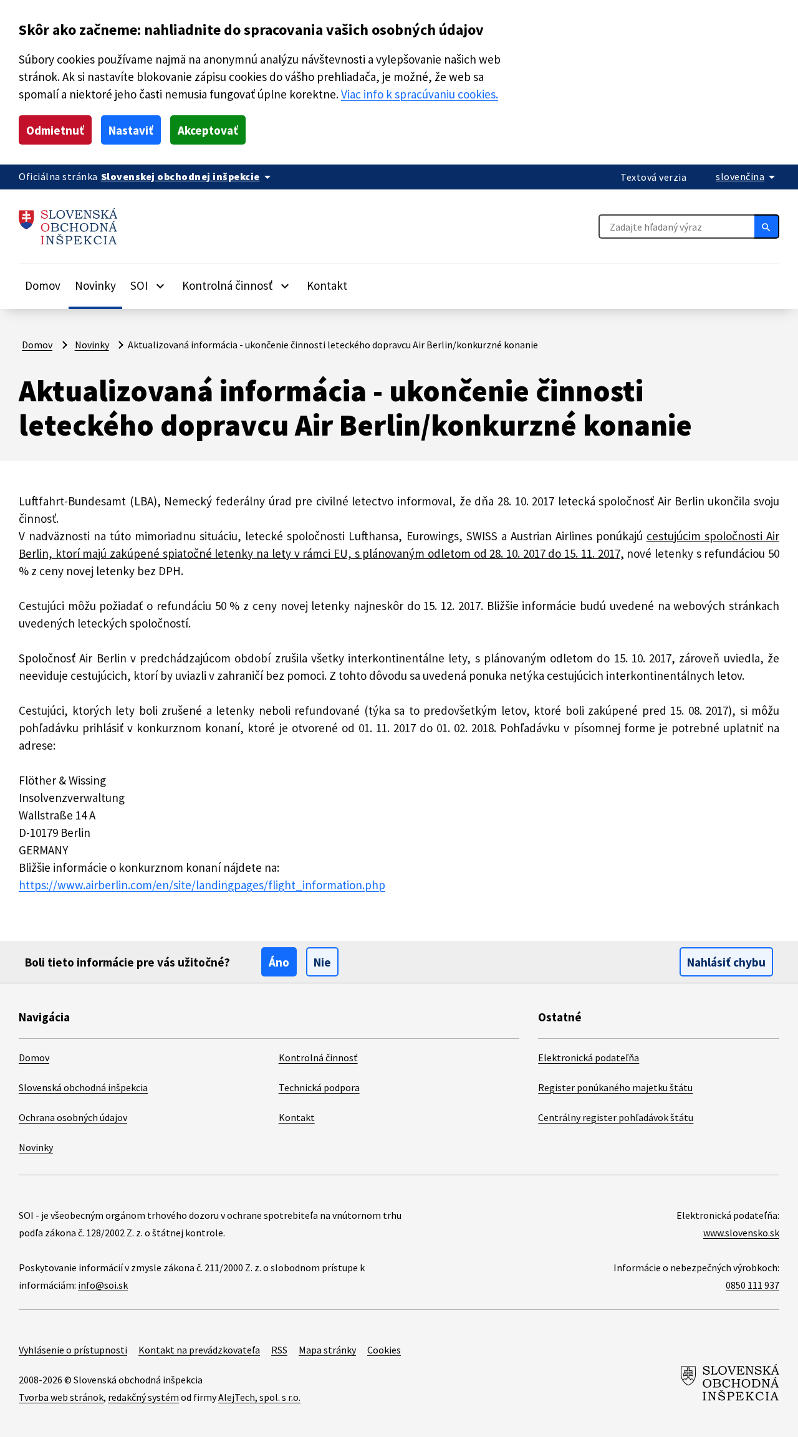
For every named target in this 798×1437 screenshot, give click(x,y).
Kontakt (327, 285)
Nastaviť (130, 130)
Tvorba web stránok (61, 1397)
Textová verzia (653, 177)
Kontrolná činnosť (318, 1057)
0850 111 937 (752, 1285)
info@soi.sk (103, 1285)
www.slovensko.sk (741, 1232)
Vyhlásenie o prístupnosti (73, 1350)
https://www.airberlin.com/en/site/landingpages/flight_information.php (202, 884)
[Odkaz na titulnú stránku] (68, 226)
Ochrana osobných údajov (73, 1117)
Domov (42, 285)
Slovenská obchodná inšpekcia (83, 1087)
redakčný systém (143, 1397)
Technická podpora (319, 1087)
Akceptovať (208, 130)
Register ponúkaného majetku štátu (615, 1087)
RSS (279, 1350)
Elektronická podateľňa (588, 1057)
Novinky (95, 285)
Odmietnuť (55, 130)
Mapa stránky (327, 1350)
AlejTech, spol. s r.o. (259, 1397)
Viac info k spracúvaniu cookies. (419, 94)
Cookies (384, 1350)
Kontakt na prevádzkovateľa (199, 1350)
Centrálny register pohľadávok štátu (615, 1117)
